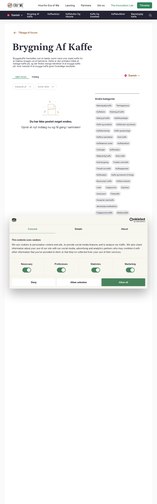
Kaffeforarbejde (121, 118)
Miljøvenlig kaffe (104, 156)
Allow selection (78, 282)
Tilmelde (144, 5)
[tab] (20, 77)
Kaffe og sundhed (104, 124)
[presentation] (20, 77)
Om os (101, 5)
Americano (101, 194)
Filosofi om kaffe (104, 168)
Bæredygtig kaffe (104, 105)
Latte (99, 187)
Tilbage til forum (27, 32)
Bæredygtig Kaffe (137, 15)
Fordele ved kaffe (120, 162)
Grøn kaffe (121, 137)
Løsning (70, 5)
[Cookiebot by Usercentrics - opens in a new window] (131, 220)
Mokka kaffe (122, 212)
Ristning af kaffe (117, 112)
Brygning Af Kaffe (33, 15)
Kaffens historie (123, 181)
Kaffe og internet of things (122, 175)
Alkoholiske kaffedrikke (107, 206)
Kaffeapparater (122, 168)
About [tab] (124, 228)
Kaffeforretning (103, 131)
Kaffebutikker (118, 14)
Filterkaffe (115, 194)
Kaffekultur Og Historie (73, 15)
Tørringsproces (122, 105)
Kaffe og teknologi (122, 131)
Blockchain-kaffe (104, 181)
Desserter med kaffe (105, 200)
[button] (22, 15)
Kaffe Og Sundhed (94, 15)
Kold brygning (102, 162)
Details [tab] (78, 228)
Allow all (123, 282)
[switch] (61, 269)
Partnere (86, 5)
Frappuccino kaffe (104, 212)
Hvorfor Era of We (48, 5)
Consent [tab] (32, 228)
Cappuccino (111, 187)
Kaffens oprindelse (105, 137)
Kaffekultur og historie (126, 124)
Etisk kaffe (120, 156)
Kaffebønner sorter (105, 143)
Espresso (125, 187)
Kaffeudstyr (53, 14)
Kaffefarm (101, 112)
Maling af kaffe (103, 118)
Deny (33, 282)
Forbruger (101, 149)
